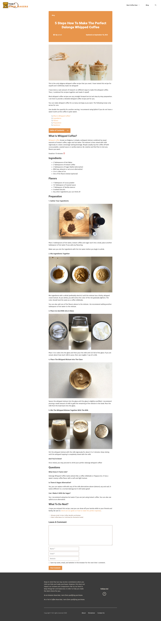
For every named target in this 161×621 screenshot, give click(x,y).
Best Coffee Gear (132, 5)
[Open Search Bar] (155, 5)
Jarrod (60, 35)
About (84, 613)
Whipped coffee (54, 140)
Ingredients (57, 118)
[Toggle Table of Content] (67, 130)
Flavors (55, 120)
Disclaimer (91, 613)
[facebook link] (104, 593)
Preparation (57, 123)
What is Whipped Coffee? (61, 116)
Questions (56, 125)
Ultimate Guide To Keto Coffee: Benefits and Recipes (66, 515)
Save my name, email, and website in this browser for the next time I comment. (77, 563)
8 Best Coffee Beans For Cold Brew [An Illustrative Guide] (67, 517)
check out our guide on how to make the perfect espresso (81, 511)
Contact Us (101, 613)
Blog (147, 5)
